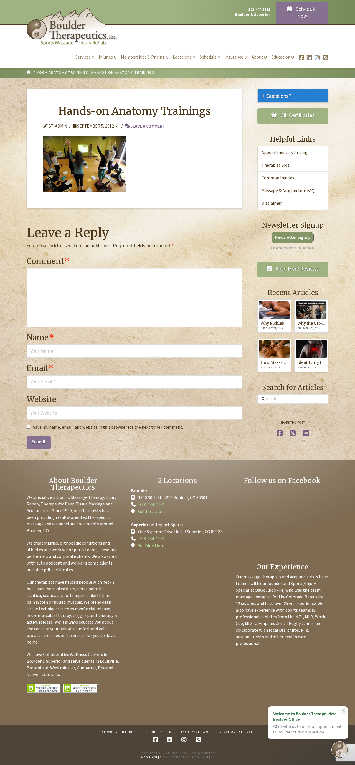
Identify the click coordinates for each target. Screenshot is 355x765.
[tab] (293, 95)
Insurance (190, 732)
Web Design (151, 757)
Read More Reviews (296, 269)
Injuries (128, 732)
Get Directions (152, 512)
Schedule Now (306, 13)
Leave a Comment (147, 126)
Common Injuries (278, 178)
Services (109, 732)
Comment (48, 261)
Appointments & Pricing (285, 152)
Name (40, 337)
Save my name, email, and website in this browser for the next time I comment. (108, 427)
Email (40, 368)
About (208, 732)
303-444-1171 (152, 505)
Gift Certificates (297, 115)
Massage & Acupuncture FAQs (289, 191)
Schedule (169, 732)
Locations (149, 732)
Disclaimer (272, 203)
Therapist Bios (276, 165)
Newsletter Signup (293, 237)
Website (41, 399)
